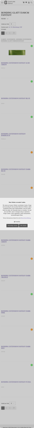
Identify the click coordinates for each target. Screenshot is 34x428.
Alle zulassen (23, 225)
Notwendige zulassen (12, 225)
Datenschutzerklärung (26, 218)
